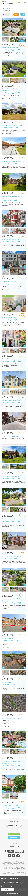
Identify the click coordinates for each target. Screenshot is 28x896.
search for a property (13, 837)
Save (16, 14)
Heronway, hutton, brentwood (11, 400)
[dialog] (14, 886)
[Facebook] (9, 855)
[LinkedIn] (13, 855)
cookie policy (20, 886)
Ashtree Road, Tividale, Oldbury (12, 718)
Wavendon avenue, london (10, 239)
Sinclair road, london (9, 282)
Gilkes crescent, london (9, 318)
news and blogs (14, 847)
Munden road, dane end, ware (12, 125)
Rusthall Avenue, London (10, 806)
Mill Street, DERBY (8, 638)
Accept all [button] (7, 889)
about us (14, 843)
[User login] (16, 2)
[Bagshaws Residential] (8, 2)
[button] (14, 893)
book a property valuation (14, 833)
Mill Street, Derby (7, 682)
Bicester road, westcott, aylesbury (13, 161)
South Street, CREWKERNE (10, 436)
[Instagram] (18, 855)
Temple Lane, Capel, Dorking (11, 476)
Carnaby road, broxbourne (10, 48)
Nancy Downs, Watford (9, 519)
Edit (23, 14)
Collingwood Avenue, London (11, 556)
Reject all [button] (20, 889)
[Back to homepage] (25, 2)
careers (14, 845)
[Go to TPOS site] (9, 851)
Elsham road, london (9, 359)
